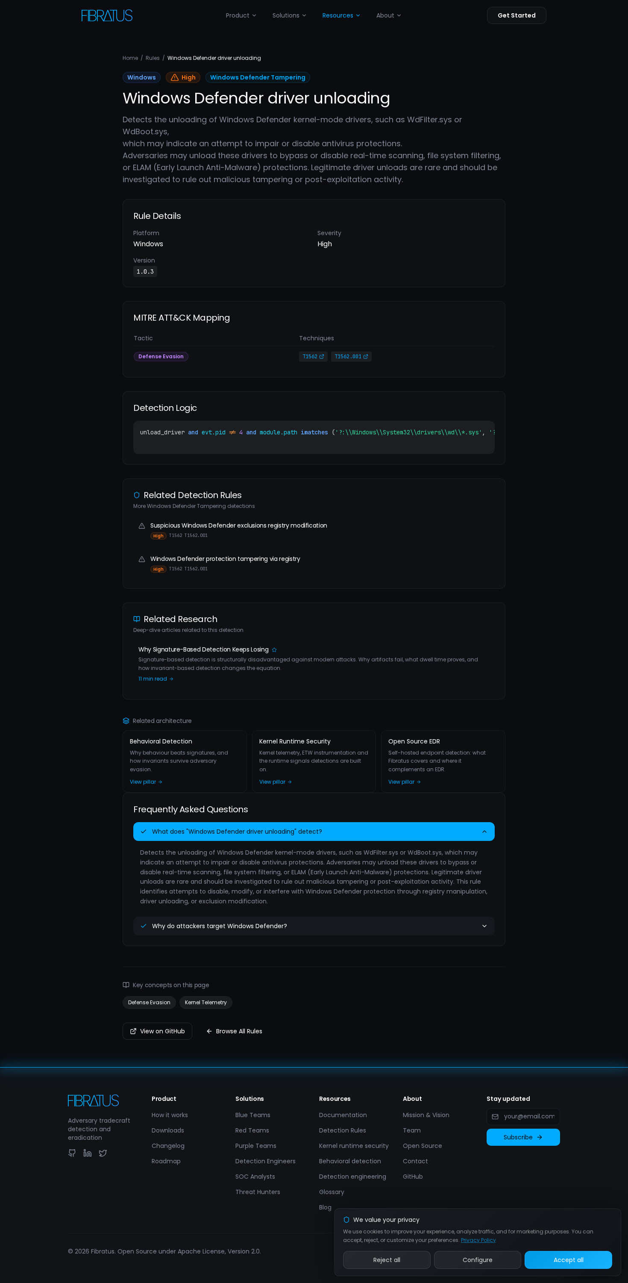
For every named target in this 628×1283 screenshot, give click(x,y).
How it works (170, 1115)
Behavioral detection (350, 1161)
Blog (325, 1207)
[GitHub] (72, 1153)
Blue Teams (252, 1115)
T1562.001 (348, 356)
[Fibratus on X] (103, 1153)
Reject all (386, 1260)
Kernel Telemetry (206, 1002)
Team (412, 1130)
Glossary (331, 1192)
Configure (478, 1260)
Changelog (168, 1145)
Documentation (343, 1115)
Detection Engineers (265, 1161)
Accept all (569, 1260)
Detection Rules (342, 1130)
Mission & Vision (426, 1115)
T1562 (309, 356)
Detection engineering (352, 1176)
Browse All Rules (239, 1031)
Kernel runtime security (354, 1145)
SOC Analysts (255, 1176)
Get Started (517, 15)
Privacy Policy (478, 1240)
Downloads (168, 1130)
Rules (153, 58)
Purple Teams (255, 1145)
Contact (415, 1161)
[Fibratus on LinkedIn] (87, 1153)
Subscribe (518, 1137)
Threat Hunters (257, 1192)
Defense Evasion (149, 1002)
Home (130, 58)
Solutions (286, 15)
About (385, 15)
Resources (338, 15)
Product (237, 15)
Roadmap (166, 1161)
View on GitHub (162, 1031)
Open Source (422, 1145)
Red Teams (252, 1130)
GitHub (413, 1176)
